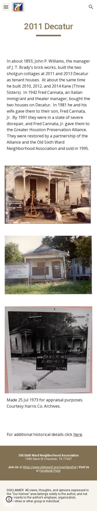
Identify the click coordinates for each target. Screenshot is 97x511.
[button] (6, 7)
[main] (48, 28)
